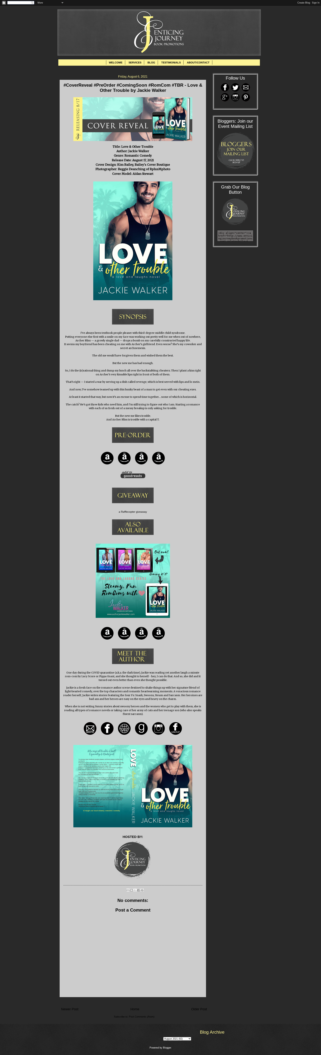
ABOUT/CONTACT (198, 62)
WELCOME (115, 62)
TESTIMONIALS (171, 62)
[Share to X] (135, 890)
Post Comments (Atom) (141, 1016)
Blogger (167, 1047)
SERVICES (135, 62)
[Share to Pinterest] (142, 890)
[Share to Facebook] (138, 890)
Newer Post (69, 1009)
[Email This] (128, 890)
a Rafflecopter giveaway (133, 511)
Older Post (199, 1009)
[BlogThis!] (131, 890)
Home (134, 1009)
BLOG (151, 62)
